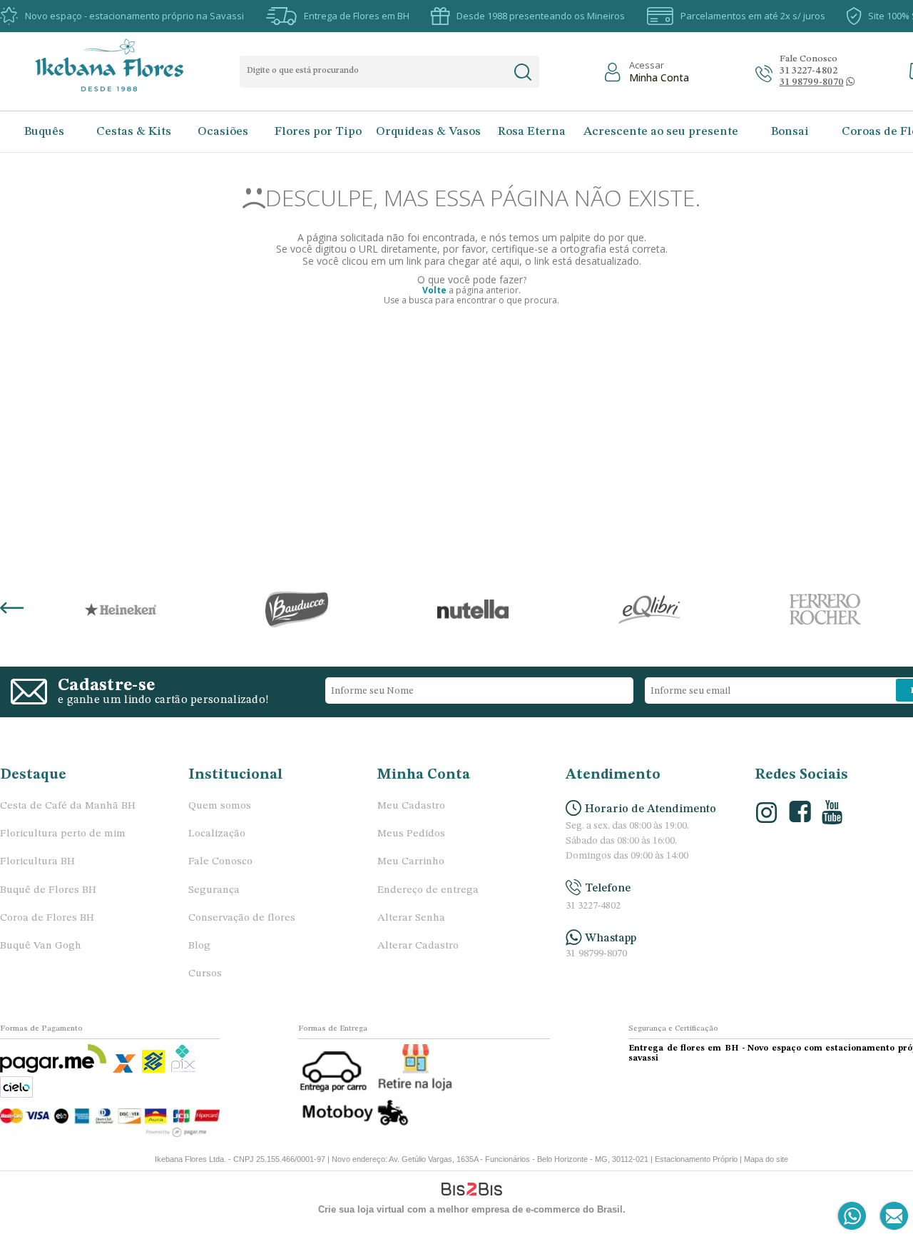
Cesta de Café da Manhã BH (68, 806)
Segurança (214, 890)
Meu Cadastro (411, 806)
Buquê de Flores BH (48, 890)
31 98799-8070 (596, 954)
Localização (216, 834)
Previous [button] (12, 609)
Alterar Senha (411, 918)
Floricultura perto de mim (63, 834)
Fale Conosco (220, 861)
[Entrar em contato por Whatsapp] (852, 1216)
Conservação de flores (241, 918)
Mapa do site (766, 1159)
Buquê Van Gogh (40, 946)
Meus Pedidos (411, 834)
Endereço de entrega (428, 890)
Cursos (205, 974)
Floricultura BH (37, 861)
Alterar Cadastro (418, 946)
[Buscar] (522, 72)
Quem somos (219, 806)
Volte (434, 290)
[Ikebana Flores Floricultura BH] (122, 65)
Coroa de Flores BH (47, 918)
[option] (120, 609)
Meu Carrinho (410, 861)
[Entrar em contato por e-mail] (891, 1216)
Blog (199, 946)
